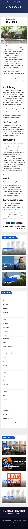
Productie (5, 388)
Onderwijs (5, 384)
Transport (5, 406)
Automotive (14, 278)
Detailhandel (6, 331)
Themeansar (14, 522)
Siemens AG (8, 282)
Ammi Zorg (8, 266)
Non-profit (5, 380)
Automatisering (7, 278)
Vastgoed (5, 414)
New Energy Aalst (11, 466)
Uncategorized (6, 410)
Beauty (4, 316)
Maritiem (5, 369)
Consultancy (6, 323)
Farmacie (5, 342)
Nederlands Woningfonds (9, 449)
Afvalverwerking (7, 300)
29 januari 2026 (9, 484)
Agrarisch (5, 304)
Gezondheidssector (11, 19)
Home (10, 525)
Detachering (6, 264)
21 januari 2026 (9, 500)
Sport (4, 395)
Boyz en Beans (10, 482)
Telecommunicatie (7, 403)
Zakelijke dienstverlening (9, 422)
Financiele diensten (8, 346)
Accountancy (6, 297)
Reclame (5, 391)
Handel (4, 357)
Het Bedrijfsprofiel (14, 7)
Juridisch (5, 365)
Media (4, 372)
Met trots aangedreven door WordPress (10, 520)
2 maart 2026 (8, 468)
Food (4, 350)
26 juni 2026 (8, 452)
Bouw (4, 319)
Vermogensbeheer (7, 418)
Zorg (4, 425)
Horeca (4, 361)
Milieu (4, 376)
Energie (5, 334)
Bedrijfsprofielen (15, 525)
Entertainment (6, 338)
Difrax (5, 251)
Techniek (5, 399)
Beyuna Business (8, 226)
